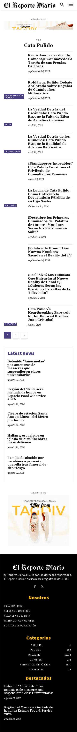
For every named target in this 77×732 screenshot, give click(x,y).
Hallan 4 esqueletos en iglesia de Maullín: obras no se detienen (27, 439)
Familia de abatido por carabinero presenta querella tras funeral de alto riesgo (26, 463)
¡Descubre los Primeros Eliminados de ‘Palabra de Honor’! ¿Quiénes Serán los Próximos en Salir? (48, 225)
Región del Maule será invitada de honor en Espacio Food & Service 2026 (26, 394)
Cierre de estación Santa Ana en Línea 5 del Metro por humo (27, 417)
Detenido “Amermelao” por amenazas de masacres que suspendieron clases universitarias (26, 368)
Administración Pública (14, 96)
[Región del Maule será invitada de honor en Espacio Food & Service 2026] (61, 395)
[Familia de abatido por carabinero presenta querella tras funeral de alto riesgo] (61, 464)
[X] (42, 586)
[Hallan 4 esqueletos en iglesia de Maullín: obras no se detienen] (61, 441)
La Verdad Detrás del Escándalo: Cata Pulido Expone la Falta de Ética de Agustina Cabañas (48, 114)
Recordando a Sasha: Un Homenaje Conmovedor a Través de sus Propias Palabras (50, 60)
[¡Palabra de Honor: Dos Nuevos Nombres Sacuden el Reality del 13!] (14, 254)
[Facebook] (34, 586)
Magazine (10, 205)
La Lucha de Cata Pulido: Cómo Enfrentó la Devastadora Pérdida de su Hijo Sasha (49, 195)
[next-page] (24, 335)
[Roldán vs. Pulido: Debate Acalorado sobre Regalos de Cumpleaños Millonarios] (14, 89)
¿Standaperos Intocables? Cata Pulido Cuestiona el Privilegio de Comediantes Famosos (50, 169)
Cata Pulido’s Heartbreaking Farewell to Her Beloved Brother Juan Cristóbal (49, 314)
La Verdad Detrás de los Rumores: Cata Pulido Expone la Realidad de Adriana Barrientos (49, 142)
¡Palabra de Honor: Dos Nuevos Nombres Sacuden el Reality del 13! (50, 251)
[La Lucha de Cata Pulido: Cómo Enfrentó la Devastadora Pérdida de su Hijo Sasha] (14, 197)
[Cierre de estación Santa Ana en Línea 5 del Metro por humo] (61, 419)
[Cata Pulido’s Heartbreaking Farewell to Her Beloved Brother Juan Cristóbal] (14, 315)
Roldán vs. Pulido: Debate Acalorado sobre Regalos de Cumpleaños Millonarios (50, 87)
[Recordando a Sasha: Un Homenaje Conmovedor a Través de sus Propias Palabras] (14, 61)
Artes (8, 124)
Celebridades (12, 151)
